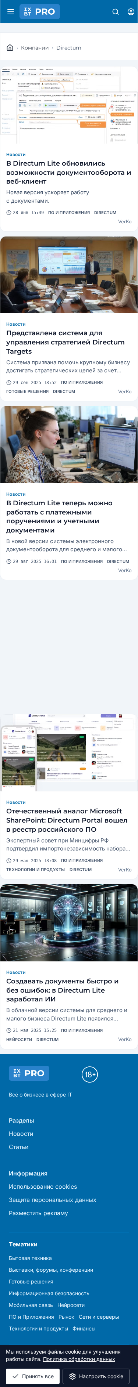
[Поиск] (115, 12)
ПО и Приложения (69, 212)
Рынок (66, 1317)
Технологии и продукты (35, 869)
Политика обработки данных (79, 1359)
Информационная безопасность (49, 1293)
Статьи (18, 1147)
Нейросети (19, 1039)
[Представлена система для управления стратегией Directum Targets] (69, 275)
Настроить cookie (101, 1376)
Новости (15, 154)
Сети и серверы (99, 1317)
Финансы (83, 1328)
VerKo (125, 221)
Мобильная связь (31, 1305)
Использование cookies (43, 1186)
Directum (105, 212)
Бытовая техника (30, 1258)
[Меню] (10, 12)
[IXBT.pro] (10, 47)
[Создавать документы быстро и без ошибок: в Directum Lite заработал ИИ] (69, 922)
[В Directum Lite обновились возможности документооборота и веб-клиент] (69, 105)
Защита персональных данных (52, 1199)
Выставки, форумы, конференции (51, 1270)
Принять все (38, 1376)
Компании (35, 47)
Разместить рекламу (38, 1213)
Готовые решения (27, 391)
